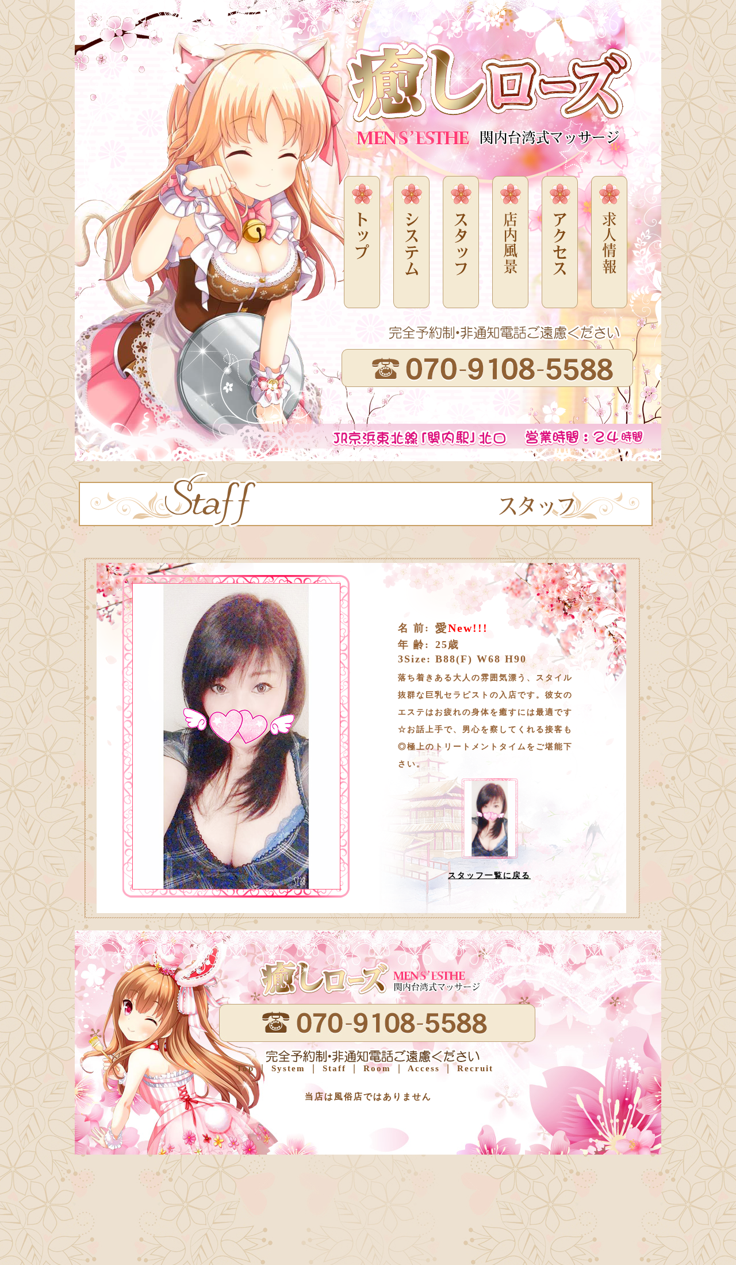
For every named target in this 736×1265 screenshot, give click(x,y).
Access (422, 1068)
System (286, 1068)
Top (245, 1068)
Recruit (473, 1068)
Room (375, 1068)
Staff (332, 1068)
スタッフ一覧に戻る (489, 875)
